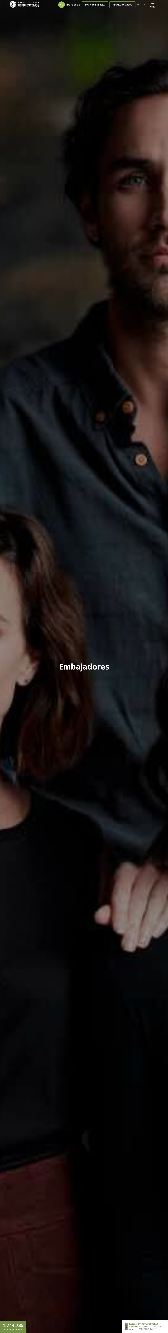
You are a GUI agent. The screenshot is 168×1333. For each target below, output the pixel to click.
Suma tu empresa (95, 5)
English (141, 4)
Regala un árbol (122, 5)
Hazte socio (73, 5)
